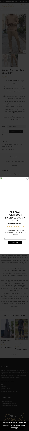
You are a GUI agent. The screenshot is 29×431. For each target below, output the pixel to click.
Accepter (14, 428)
